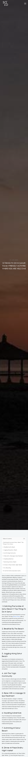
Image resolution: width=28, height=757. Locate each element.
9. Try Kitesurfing (7, 568)
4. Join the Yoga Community (9, 553)
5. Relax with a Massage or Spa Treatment (13, 556)
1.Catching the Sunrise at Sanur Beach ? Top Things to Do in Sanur (13, 543)
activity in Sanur (16, 616)
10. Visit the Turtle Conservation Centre (12, 570)
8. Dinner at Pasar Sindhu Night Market (12, 564)
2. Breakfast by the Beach (9, 547)
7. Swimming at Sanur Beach (9, 562)
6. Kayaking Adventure (8, 559)
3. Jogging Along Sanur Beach (10, 550)
